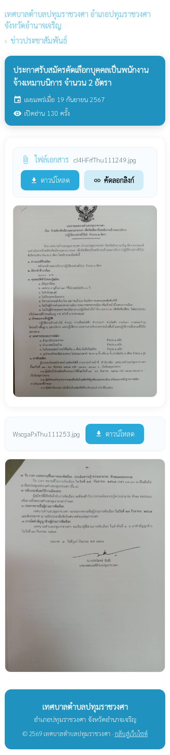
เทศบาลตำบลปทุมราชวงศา (78, 19)
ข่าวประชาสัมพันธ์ (39, 40)
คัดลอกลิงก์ (114, 179)
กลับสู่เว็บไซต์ (131, 733)
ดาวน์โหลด (50, 179)
